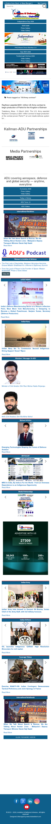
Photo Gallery (25, 28)
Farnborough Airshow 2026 (25, 56)
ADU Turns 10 (25, 202)
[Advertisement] (25, 765)
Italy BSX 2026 (25, 52)
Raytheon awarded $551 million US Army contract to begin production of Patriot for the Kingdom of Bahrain (24, 106)
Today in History (25, 198)
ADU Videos (25, 206)
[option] (13, 138)
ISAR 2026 (25, 25)
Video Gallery (25, 30)
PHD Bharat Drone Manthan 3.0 (25, 47)
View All (6, 274)
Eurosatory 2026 (25, 189)
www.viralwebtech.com (33, 816)
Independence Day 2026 (25, 21)
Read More (8, 245)
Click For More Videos (25, 737)
